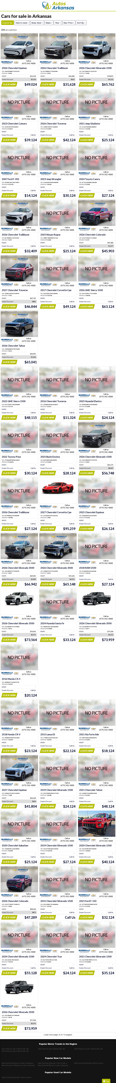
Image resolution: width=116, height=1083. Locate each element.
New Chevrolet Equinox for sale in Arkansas (17, 1063)
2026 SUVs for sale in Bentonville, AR (51, 1049)
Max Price (68, 22)
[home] (58, 5)
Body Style (36, 22)
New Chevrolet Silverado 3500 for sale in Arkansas (88, 1063)
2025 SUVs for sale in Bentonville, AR (15, 1051)
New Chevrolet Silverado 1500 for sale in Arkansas (52, 1063)
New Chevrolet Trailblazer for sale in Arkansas (18, 1065)
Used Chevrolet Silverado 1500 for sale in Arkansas (16, 1077)
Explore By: (7, 22)
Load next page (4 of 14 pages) (58, 1034)
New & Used (22, 22)
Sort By (80, 22)
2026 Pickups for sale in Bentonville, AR (88, 1049)
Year (57, 22)
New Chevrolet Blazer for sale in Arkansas (53, 1065)
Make (48, 22)
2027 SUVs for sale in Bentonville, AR (15, 1049)
